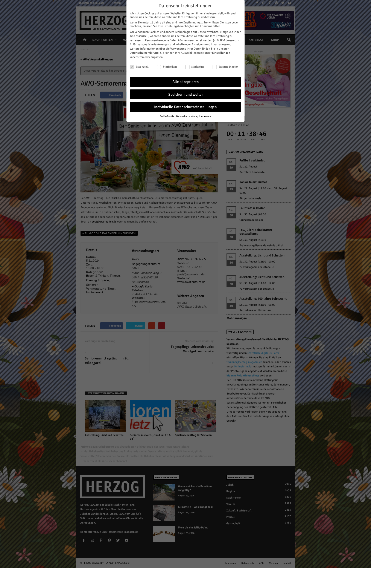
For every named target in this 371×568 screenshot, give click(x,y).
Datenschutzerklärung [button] (187, 116)
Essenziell (142, 67)
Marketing (197, 67)
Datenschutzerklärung (144, 53)
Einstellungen (221, 53)
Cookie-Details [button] (167, 116)
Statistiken (170, 67)
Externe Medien (229, 67)
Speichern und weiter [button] (185, 94)
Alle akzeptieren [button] (185, 82)
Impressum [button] (206, 116)
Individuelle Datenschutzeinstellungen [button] (185, 107)
